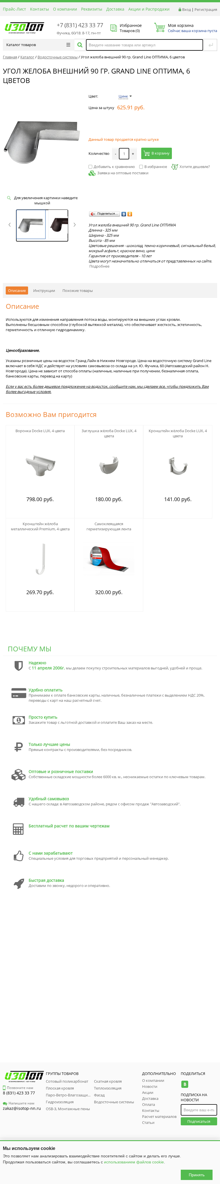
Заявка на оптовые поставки (122, 172)
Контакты (39, 9)
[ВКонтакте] (124, 214)
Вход (186, 9)
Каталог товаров (21, 44)
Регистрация (206, 9)
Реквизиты (91, 9)
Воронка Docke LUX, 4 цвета (40, 430)
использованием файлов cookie (134, 1162)
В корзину (161, 153)
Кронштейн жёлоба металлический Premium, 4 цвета (40, 526)
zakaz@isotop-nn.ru (22, 1108)
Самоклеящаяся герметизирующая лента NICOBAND (109, 529)
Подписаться (198, 1121)
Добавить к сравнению (114, 166)
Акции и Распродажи (149, 9)
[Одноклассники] (130, 214)
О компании (65, 9)
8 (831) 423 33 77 (19, 1093)
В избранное (155, 166)
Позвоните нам (20, 1087)
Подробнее (99, 266)
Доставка (115, 9)
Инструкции (44, 290)
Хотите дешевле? (195, 166)
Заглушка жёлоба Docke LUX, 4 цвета (109, 433)
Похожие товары (77, 290)
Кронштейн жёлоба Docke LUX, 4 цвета (178, 433)
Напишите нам (21, 1103)
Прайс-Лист (14, 9)
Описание (17, 290)
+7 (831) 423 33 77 (80, 25)
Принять (197, 1175)
